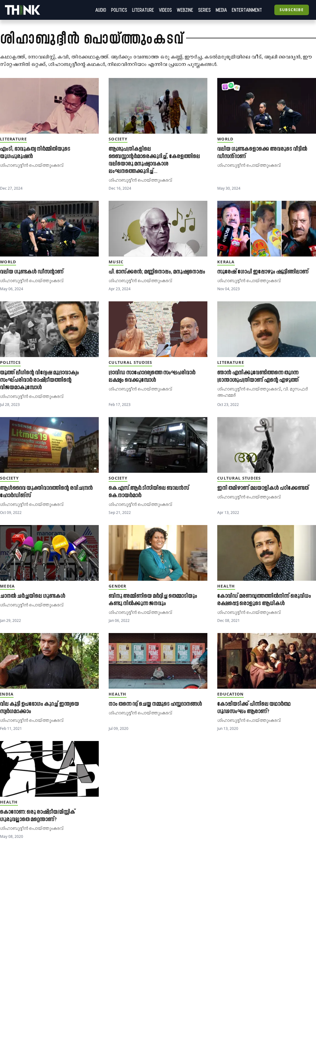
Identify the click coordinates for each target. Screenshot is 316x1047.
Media (221, 10)
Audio (100, 10)
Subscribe (292, 9)
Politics (119, 10)
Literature (143, 10)
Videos (165, 10)
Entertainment (247, 10)
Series (204, 10)
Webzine (185, 10)
